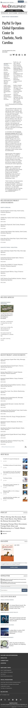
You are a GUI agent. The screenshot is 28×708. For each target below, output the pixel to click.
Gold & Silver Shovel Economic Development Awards (11, 682)
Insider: (13, 580)
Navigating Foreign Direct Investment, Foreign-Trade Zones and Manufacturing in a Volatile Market (14, 526)
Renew (25, 1)
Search (18, 10)
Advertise (11, 2)
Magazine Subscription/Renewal (9, 655)
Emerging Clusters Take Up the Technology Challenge (7, 82)
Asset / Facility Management (6, 670)
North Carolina (16, 68)
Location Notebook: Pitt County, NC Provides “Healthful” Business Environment (7, 97)
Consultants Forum (5, 2)
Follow (9, 10)
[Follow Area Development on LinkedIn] (2, 700)
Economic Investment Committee (13, 132)
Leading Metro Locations (5, 686)
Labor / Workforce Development (7, 672)
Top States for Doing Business (6, 688)
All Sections (26, 13)
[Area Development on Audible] (21, 700)
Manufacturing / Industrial (9, 247)
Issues (25, 541)
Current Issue (4, 660)
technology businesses (13, 189)
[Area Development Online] (13, 703)
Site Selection (3, 674)
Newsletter (4, 658)
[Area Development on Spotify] (17, 700)
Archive (25, 575)
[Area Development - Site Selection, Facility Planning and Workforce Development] (14, 6)
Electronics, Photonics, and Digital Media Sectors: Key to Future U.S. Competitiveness (7, 75)
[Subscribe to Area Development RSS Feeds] (5, 700)
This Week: (13, 583)
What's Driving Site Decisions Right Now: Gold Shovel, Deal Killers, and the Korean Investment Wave (13, 519)
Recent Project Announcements (10, 16)
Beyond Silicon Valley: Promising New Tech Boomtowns (7, 68)
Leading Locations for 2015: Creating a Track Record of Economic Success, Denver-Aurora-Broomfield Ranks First (7, 89)
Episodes (25, 512)
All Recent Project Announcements (8, 446)
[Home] (9, 700)
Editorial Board (22, 13)
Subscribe (20, 1)
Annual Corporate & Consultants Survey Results (10, 684)
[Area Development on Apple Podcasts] (13, 700)
